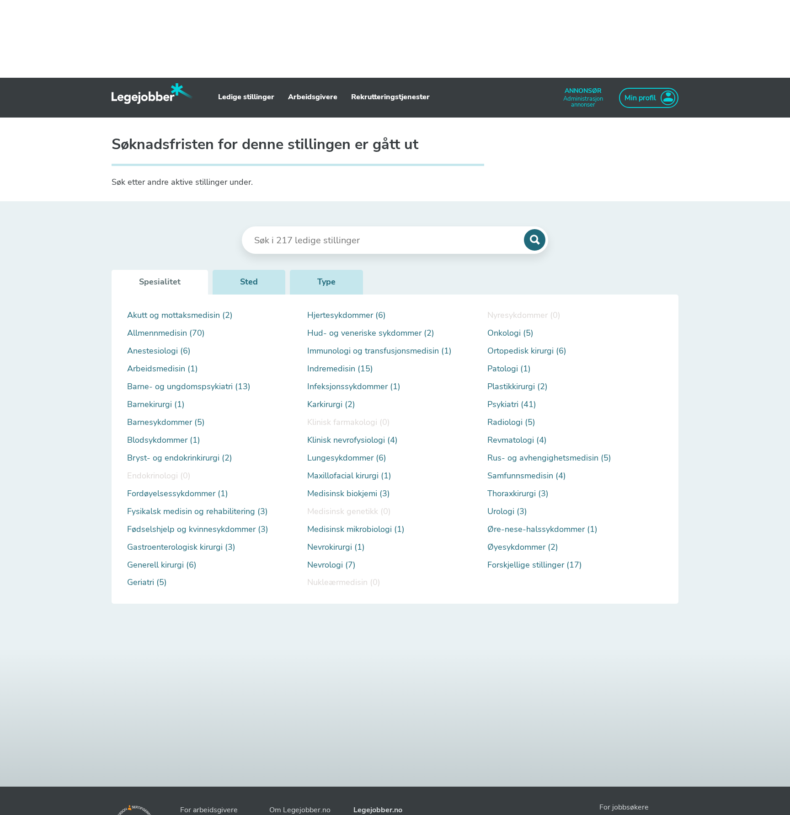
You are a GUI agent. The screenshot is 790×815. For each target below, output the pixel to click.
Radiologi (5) (511, 422)
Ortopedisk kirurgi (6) (526, 351)
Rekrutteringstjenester (390, 97)
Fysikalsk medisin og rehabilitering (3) (197, 511)
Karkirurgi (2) (331, 404)
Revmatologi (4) (517, 440)
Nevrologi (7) (331, 565)
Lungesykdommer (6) (346, 458)
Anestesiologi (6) (159, 351)
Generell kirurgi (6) (162, 565)
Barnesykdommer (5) (166, 422)
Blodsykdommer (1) (163, 440)
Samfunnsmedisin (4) (526, 476)
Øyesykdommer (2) (522, 547)
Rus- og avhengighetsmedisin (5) (549, 458)
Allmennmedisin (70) (166, 333)
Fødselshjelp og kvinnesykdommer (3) (197, 529)
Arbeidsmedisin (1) (162, 369)
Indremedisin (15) (340, 369)
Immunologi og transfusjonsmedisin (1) (379, 351)
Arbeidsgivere (312, 97)
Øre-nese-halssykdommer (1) (542, 529)
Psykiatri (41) (511, 404)
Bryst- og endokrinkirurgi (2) (179, 458)
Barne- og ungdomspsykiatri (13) (189, 386)
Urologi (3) (507, 511)
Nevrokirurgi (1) (336, 547)
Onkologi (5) (510, 333)
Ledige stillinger (246, 97)
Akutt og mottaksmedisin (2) (180, 315)
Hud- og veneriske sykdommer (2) (370, 333)
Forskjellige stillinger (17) (534, 565)
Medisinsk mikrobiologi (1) (356, 529)
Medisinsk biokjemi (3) (348, 493)
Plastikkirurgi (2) (517, 386)
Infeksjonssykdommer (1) (353, 386)
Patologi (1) (509, 369)
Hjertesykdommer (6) (346, 315)
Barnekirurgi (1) (156, 404)
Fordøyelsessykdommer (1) (177, 493)
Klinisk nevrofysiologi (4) (352, 440)
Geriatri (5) (147, 582)
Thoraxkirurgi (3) (518, 493)
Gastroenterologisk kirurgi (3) (181, 547)
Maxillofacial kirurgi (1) (349, 476)
